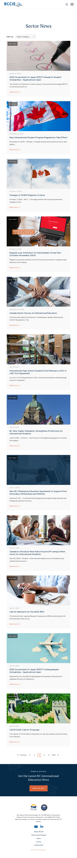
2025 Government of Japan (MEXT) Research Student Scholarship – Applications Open (35, 78)
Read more (13, 92)
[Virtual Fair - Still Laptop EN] (38, 231)
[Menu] (71, 4)
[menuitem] (71, 4)
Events (38, 842)
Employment (38, 845)
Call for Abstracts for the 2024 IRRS (26, 612)
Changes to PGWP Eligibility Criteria (27, 195)
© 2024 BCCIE (35, 850)
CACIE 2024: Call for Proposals (24, 730)
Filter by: (10, 37)
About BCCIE (39, 832)
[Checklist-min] (38, 56)
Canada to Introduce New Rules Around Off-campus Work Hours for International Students (37, 552)
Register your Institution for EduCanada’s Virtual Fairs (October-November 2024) (35, 254)
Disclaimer (43, 850)
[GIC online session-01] (38, 590)
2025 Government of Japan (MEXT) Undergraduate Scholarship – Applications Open (34, 670)
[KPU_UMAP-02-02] (38, 349)
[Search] (67, 4)
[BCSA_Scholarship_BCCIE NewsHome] (38, 648)
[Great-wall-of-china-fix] (38, 708)
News (39, 838)
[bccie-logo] (13, 4)
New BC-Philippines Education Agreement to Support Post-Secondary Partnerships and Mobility (38, 492)
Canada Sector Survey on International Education (33, 313)
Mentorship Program (38, 835)
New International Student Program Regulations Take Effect (38, 137)
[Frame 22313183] (38, 174)
